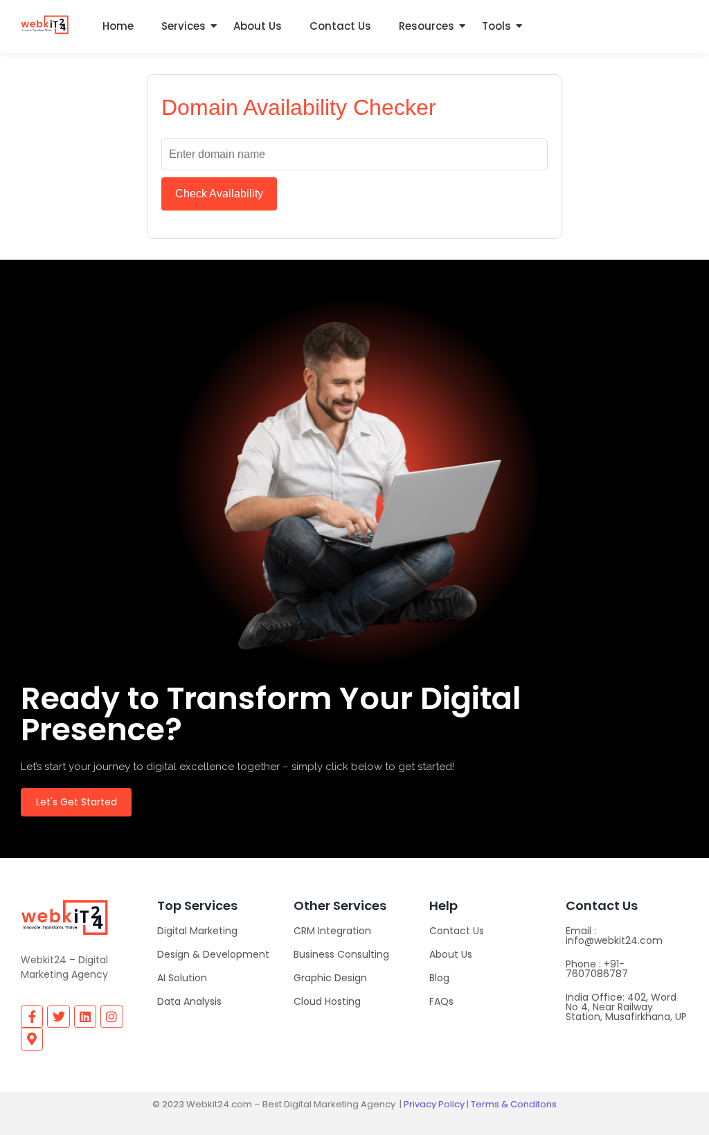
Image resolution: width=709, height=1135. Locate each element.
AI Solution (182, 978)
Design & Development (213, 954)
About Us (257, 26)
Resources (426, 26)
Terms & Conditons (514, 1104)
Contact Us (340, 26)
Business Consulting (341, 954)
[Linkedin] (85, 1017)
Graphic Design (330, 978)
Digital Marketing (197, 931)
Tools (496, 26)
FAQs (441, 1001)
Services (183, 26)
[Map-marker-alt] (32, 1039)
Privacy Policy (434, 1104)
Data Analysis (189, 1001)
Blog (439, 978)
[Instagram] (111, 1017)
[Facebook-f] (32, 1017)
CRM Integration (332, 931)
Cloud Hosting (327, 1001)
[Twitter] (58, 1017)
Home (118, 26)
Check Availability (219, 193)
